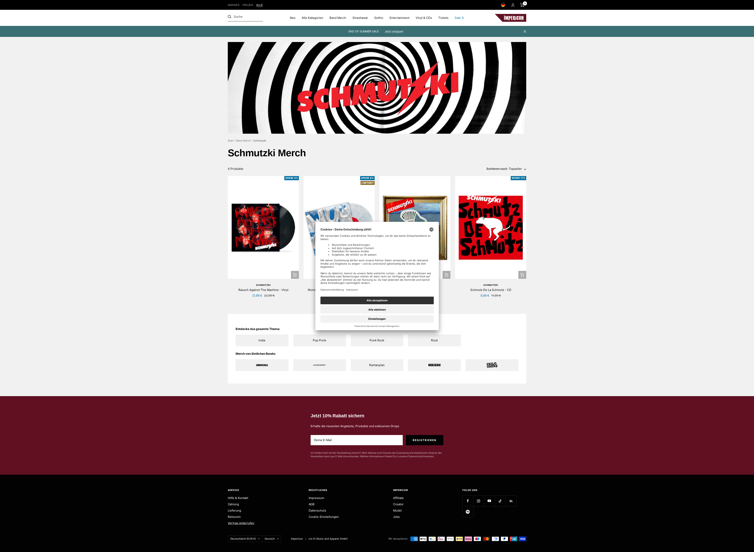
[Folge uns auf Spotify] (467, 511)
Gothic (378, 18)
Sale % (459, 18)
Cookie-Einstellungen (324, 517)
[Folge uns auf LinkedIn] (511, 500)
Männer (233, 5)
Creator (398, 504)
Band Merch (337, 18)
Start (231, 140)
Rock (434, 340)
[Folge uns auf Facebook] (467, 500)
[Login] (513, 5)
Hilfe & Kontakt (238, 498)
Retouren (234, 517)
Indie (262, 340)
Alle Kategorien (312, 18)
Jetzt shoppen (394, 31)
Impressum (316, 498)
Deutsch (270, 538)
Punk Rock (377, 340)
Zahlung (233, 504)
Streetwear (360, 18)
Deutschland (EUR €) (243, 538)
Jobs (396, 517)
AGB (312, 504)
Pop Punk (319, 340)
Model (397, 510)
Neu (293, 18)
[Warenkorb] (522, 5)
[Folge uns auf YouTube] (489, 500)
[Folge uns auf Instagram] (478, 500)
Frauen (247, 5)
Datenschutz (317, 510)
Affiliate (398, 498)
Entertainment (399, 18)
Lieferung (234, 510)
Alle (259, 5)
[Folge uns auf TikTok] (500, 500)
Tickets (443, 18)
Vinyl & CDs (424, 18)
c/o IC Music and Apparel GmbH (328, 538)
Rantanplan (377, 365)
